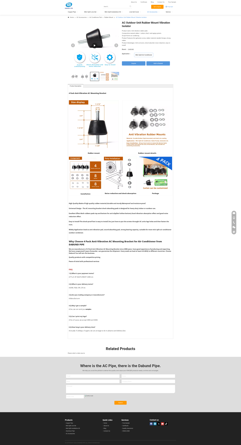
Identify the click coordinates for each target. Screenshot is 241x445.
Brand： (124, 49)
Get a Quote (157, 7)
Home (105, 423)
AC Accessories (70, 433)
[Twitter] (158, 423)
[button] (116, 45)
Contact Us (161, 2)
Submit (120, 403)
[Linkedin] (154, 423)
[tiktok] (166, 423)
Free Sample (172, 2)
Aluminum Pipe (70, 431)
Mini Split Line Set (71, 425)
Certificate (144, 2)
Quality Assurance (127, 428)
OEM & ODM (126, 431)
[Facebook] (151, 423)
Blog (152, 2)
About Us (134, 2)
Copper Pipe (69, 423)
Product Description (75, 86)
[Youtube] (162, 423)
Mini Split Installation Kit (73, 428)
